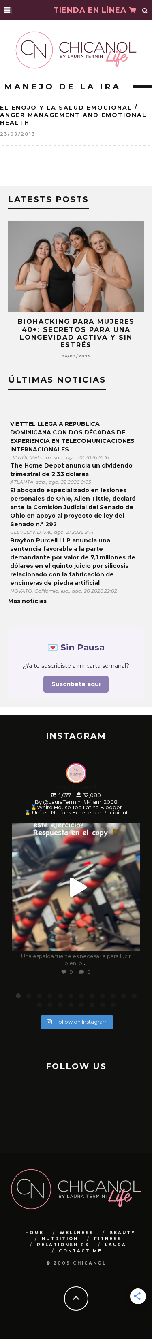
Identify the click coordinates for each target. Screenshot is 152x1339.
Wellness (77, 1232)
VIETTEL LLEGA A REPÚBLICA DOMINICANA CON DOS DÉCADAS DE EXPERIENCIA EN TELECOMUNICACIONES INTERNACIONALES (72, 436)
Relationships (63, 1245)
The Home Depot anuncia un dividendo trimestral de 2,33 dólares (71, 470)
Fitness (108, 1238)
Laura (115, 1245)
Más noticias (27, 601)
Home (34, 1232)
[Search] (145, 10)
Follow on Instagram (81, 1021)
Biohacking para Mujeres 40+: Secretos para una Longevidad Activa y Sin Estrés (76, 333)
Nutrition (60, 1238)
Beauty (122, 1232)
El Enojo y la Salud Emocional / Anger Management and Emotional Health (73, 115)
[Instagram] (129, 941)
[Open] (76, 887)
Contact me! (82, 1251)
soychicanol (74, 831)
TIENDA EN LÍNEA (91, 10)
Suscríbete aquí (76, 684)
